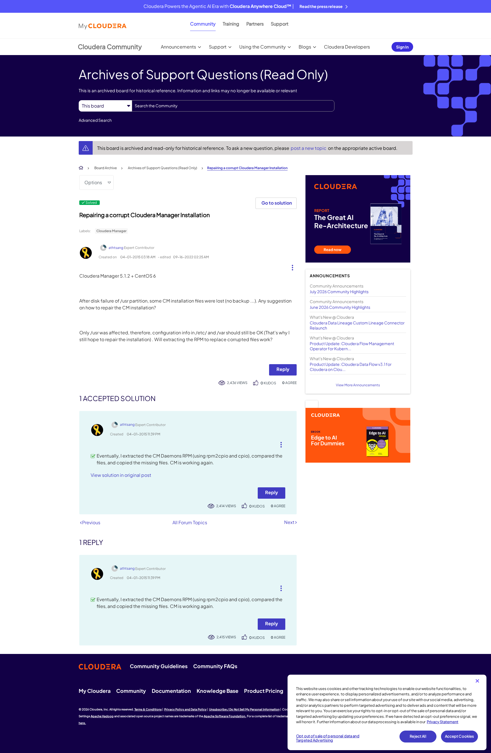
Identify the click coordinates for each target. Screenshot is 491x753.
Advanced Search (95, 120)
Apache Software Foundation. (225, 716)
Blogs (305, 47)
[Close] (477, 681)
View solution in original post (121, 475)
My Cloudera (95, 690)
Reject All (418, 736)
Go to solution (276, 203)
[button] (290, 266)
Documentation (171, 690)
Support (279, 24)
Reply (282, 369)
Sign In (402, 46)
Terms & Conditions (148, 709)
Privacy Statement (442, 722)
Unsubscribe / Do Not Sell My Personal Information (244, 709)
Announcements (178, 47)
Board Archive (105, 168)
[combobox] (233, 106)
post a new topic (309, 148)
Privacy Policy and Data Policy (185, 709)
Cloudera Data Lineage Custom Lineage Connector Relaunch (357, 325)
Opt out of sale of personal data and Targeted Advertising (327, 738)
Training (231, 24)
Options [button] (93, 182)
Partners (255, 24)
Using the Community (262, 47)
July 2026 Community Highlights (339, 291)
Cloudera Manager (111, 231)
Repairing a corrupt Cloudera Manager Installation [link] (247, 168)
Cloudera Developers (347, 47)
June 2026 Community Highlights (340, 307)
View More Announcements (358, 385)
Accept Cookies (459, 736)
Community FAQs (215, 666)
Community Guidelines (159, 666)
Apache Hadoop (102, 716)
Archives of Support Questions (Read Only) (162, 168)
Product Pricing (263, 690)
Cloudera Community (110, 47)
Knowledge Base (217, 690)
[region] (387, 712)
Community (203, 24)
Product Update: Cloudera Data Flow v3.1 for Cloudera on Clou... (351, 367)
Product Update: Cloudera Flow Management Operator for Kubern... (352, 346)
